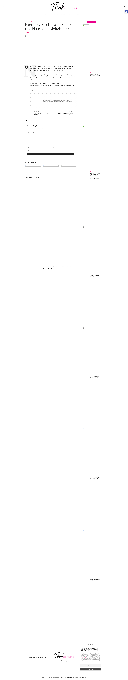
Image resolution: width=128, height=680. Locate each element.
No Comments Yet (32, 120)
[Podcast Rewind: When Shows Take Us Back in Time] (86, 276)
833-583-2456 (95, 661)
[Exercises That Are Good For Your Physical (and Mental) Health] (51, 215)
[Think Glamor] (64, 6)
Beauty (56, 15)
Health (62, 15)
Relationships (78, 15)
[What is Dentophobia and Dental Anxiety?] (86, 580)
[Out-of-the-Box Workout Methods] (33, 170)
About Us (44, 677)
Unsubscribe (75, 677)
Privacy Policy (84, 657)
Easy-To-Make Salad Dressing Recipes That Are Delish (94, 378)
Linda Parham (28, 32)
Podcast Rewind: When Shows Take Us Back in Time (95, 277)
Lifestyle (69, 15)
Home (45, 15)
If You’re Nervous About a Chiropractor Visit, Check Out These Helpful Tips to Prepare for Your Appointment (95, 176)
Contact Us (49, 677)
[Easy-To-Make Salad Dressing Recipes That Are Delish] (86, 377)
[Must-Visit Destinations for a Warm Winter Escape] (86, 478)
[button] (126, 11)
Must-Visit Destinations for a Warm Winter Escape (95, 479)
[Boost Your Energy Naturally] (68, 215)
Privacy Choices (86, 661)
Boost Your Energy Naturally (67, 267)
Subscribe (69, 677)
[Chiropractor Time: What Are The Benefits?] (86, 74)
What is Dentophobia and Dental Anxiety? (95, 580)
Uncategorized (93, 475)
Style (50, 15)
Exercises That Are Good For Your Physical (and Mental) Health (50, 267)
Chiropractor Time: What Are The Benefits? (95, 75)
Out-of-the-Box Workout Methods (32, 177)
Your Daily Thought (28, 21)
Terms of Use (63, 677)
